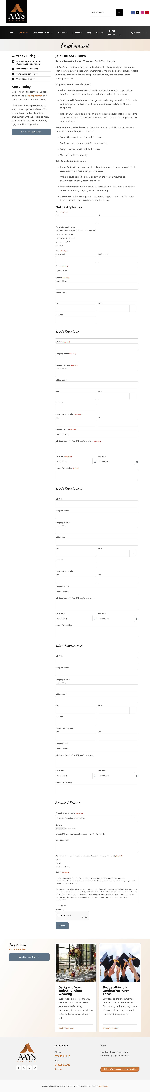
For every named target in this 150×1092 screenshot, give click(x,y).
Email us (58, 1069)
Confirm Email (103, 254)
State (100, 304)
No (60, 863)
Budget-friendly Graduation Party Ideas (116, 990)
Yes (60, 859)
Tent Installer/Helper (67, 238)
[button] (31, 62)
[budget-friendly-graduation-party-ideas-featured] (120, 945)
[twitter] (137, 12)
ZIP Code (59, 315)
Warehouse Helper (65, 242)
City (57, 304)
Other (61, 246)
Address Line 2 (61, 292)
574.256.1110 (114, 34)
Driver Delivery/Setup (67, 234)
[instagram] (142, 12)
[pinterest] (147, 12)
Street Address (61, 281)
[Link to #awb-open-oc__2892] (145, 33)
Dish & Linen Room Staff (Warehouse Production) (77, 231)
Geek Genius (103, 1086)
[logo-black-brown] (26, 1044)
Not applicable (64, 867)
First (57, 215)
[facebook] (133, 12)
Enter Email (60, 254)
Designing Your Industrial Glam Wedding (70, 990)
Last (99, 215)
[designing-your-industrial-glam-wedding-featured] (76, 945)
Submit (62, 926)
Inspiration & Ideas (66, 1028)
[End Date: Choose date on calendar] (137, 461)
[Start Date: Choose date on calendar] (95, 461)
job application (34, 95)
